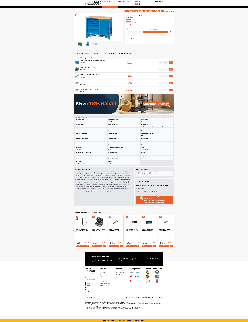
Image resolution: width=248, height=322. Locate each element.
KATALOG (143, 7)
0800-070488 (141, 188)
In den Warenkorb (154, 32)
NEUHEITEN (133, 7)
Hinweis (155, 29)
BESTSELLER (123, 7)
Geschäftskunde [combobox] (158, 1)
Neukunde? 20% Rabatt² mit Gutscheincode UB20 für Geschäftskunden (123, 320)
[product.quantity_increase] (140, 32)
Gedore (84, 48)
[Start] (93, 3)
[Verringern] (127, 32)
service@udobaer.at (142, 190)
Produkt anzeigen (80, 245)
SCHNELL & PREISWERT (110, 7)
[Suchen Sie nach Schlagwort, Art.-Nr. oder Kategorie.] (136, 4)
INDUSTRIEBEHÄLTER (155, 7)
